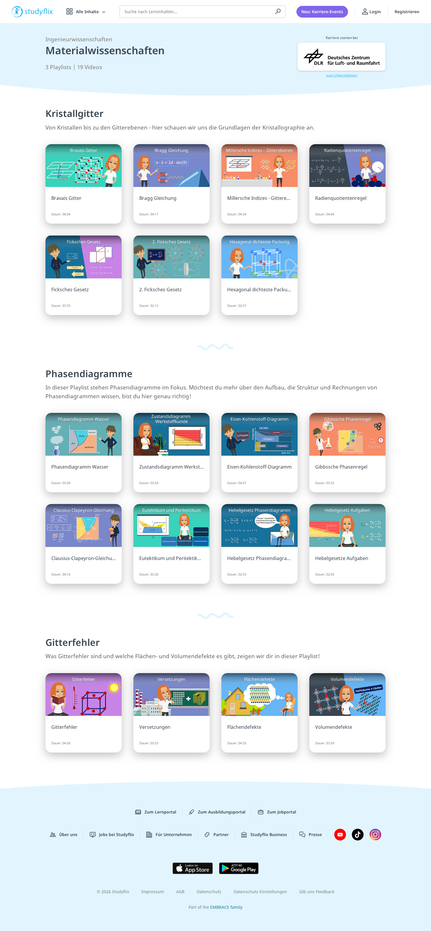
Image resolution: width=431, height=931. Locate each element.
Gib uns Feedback (316, 891)
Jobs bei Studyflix (116, 834)
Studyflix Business (268, 834)
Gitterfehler (72, 642)
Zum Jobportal (281, 812)
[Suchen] (278, 12)
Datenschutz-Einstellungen (260, 891)
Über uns (68, 834)
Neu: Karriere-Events (322, 11)
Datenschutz (209, 891)
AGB (180, 891)
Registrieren (407, 11)
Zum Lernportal (160, 812)
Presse (315, 834)
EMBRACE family (226, 907)
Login (374, 11)
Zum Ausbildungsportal (221, 812)
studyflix (39, 11)
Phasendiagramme (89, 373)
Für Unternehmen (174, 834)
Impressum (152, 891)
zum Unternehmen (341, 75)
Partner (221, 834)
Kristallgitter (74, 113)
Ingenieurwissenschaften (78, 39)
